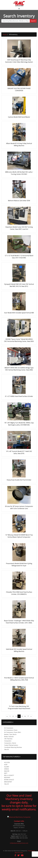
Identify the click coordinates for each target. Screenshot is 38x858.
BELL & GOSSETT (9, 775)
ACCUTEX (7, 762)
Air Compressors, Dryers (10, 730)
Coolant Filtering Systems (11, 745)
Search (33, 21)
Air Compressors (8, 728)
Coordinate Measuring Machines (13, 747)
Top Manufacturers (11, 756)
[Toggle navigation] (19, 8)
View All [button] (6, 749)
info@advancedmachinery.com (19, 843)
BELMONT (7, 777)
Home (5, 34)
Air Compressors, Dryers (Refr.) (12, 732)
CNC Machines (8, 738)
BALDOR (6, 771)
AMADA (6, 769)
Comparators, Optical (10, 743)
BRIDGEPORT (8, 782)
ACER (5, 764)
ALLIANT (6, 767)
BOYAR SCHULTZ (9, 779)
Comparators (7, 741)
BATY (5, 773)
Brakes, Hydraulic (9, 736)
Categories (7, 722)
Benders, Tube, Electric (10, 734)
